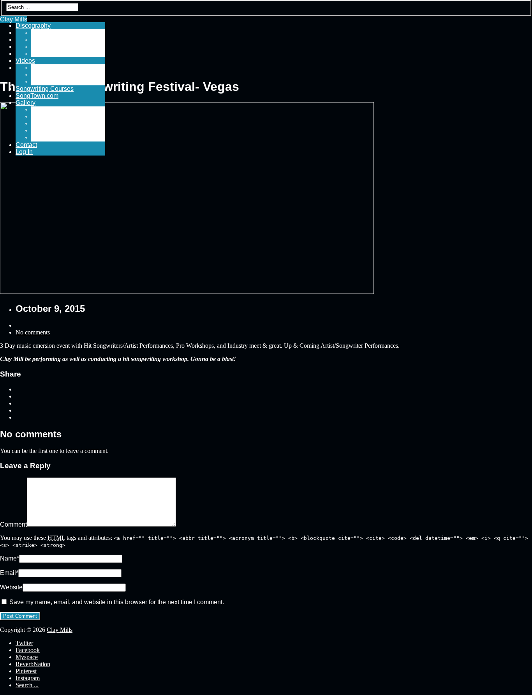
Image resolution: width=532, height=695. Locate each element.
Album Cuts (47, 39)
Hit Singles (46, 32)
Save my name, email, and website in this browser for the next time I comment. (116, 602)
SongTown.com (37, 95)
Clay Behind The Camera (66, 130)
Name (9, 558)
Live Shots (45, 116)
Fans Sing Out (51, 81)
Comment (13, 524)
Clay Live (44, 67)
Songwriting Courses (45, 88)
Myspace (27, 657)
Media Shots (48, 109)
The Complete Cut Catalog (68, 46)
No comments (33, 332)
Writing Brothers (53, 123)
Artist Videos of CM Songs (67, 74)
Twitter (24, 643)
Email (9, 572)
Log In (24, 152)
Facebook (28, 650)
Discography (33, 25)
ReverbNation (33, 664)
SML (37, 137)
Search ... (27, 685)
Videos (25, 60)
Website (11, 587)
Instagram (28, 678)
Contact (26, 144)
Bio (36, 53)
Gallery (25, 102)
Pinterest (26, 671)
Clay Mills (59, 629)
